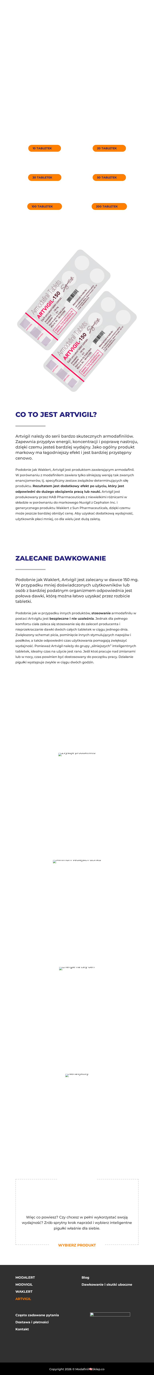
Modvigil (24, 1284)
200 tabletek (107, 206)
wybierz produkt (77, 1245)
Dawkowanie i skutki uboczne (107, 1284)
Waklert (23, 1292)
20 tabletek (107, 148)
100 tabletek (42, 206)
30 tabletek (42, 177)
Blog (85, 1277)
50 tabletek (107, 177)
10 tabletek (42, 148)
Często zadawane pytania (37, 1315)
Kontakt (22, 1329)
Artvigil (23, 1299)
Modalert (25, 1277)
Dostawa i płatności (32, 1322)
